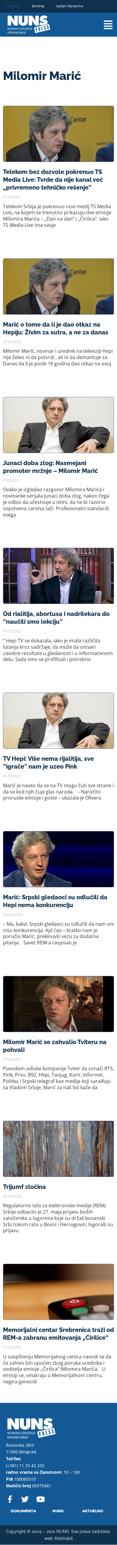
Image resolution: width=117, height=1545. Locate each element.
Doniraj (38, 6)
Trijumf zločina (24, 1186)
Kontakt (13, 6)
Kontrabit (64, 1538)
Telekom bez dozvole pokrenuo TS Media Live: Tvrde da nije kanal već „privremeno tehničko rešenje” (53, 179)
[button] (102, 25)
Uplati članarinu (69, 6)
